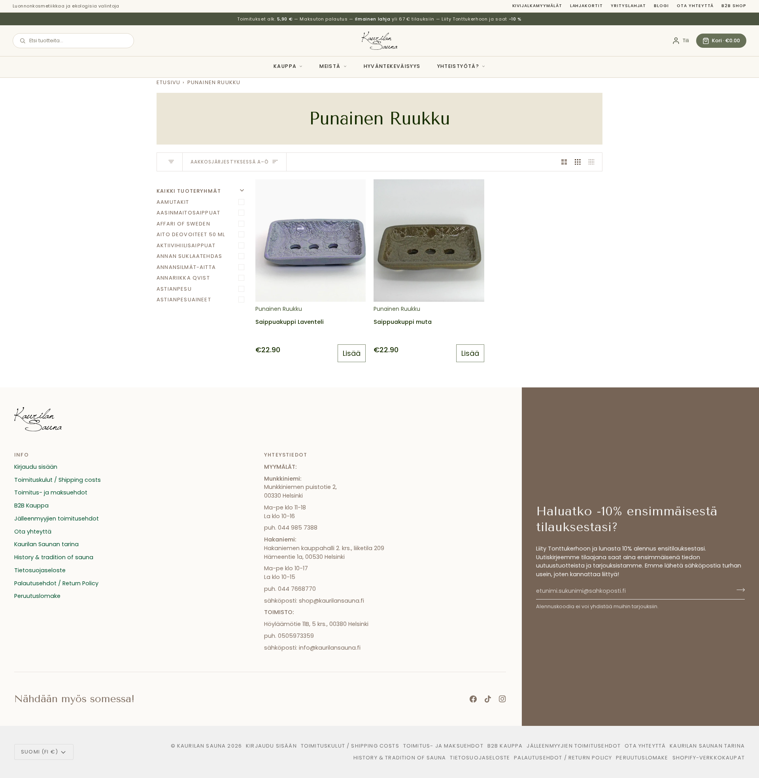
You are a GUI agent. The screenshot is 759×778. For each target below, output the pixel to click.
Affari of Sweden (183, 223)
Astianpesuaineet (184, 299)
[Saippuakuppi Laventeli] (310, 240)
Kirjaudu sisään (35, 467)
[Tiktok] (488, 699)
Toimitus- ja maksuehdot (50, 492)
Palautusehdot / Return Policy (56, 583)
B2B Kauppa (31, 505)
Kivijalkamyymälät (537, 6)
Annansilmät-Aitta (186, 267)
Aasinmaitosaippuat (188, 212)
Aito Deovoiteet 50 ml (191, 234)
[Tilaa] (738, 590)
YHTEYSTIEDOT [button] (285, 455)
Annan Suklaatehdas (189, 256)
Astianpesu (174, 289)
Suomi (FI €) (39, 751)
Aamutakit (173, 202)
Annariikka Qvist (183, 278)
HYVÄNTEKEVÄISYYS (392, 66)
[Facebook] (473, 699)
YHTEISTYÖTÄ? (458, 66)
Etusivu (168, 82)
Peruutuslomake (37, 596)
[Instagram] (502, 699)
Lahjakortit (586, 6)
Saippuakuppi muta (403, 322)
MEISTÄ (329, 66)
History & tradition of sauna (53, 557)
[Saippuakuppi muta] (429, 240)
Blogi (661, 6)
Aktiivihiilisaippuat (186, 245)
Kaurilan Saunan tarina (46, 544)
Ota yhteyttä (695, 6)
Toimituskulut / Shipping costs (57, 480)
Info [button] (21, 455)
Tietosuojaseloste (40, 570)
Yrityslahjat (628, 6)
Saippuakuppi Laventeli (289, 322)
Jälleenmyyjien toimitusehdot (56, 518)
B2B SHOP (733, 6)
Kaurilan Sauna (201, 746)
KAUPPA (285, 66)
